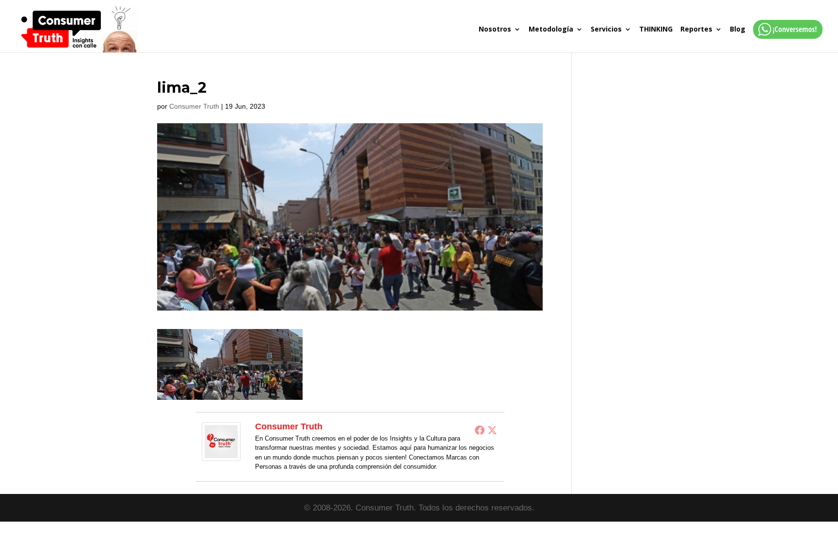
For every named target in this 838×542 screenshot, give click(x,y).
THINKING (656, 29)
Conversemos (785, 39)
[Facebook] (479, 430)
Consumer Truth (194, 106)
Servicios (606, 29)
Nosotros (495, 29)
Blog (737, 29)
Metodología (551, 29)
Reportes (696, 29)
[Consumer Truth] (221, 454)
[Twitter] (492, 430)
